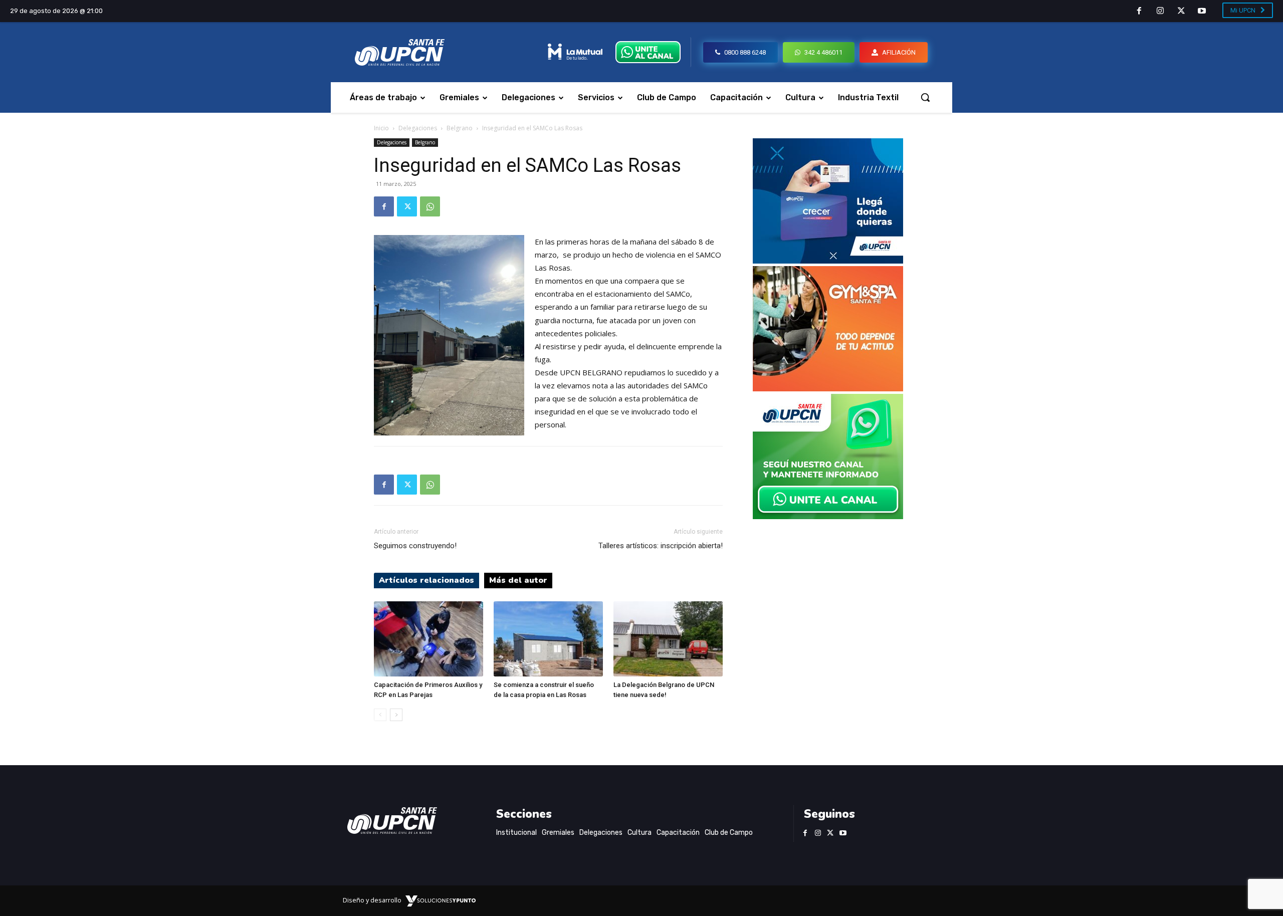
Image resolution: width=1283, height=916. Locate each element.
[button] (925, 97)
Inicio (381, 128)
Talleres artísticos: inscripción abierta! (660, 545)
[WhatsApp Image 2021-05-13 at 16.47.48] (828, 388)
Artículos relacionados (426, 580)
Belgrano (460, 128)
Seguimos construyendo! (415, 545)
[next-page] (396, 715)
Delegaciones (417, 128)
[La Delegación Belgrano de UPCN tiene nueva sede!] (668, 638)
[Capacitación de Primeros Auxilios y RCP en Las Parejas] (428, 638)
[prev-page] (380, 715)
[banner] (828, 516)
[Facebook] (1139, 11)
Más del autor (518, 580)
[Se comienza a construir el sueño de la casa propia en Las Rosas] (548, 638)
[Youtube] (1201, 11)
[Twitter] (1181, 11)
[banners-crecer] (828, 261)
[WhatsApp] (430, 206)
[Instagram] (1160, 11)
